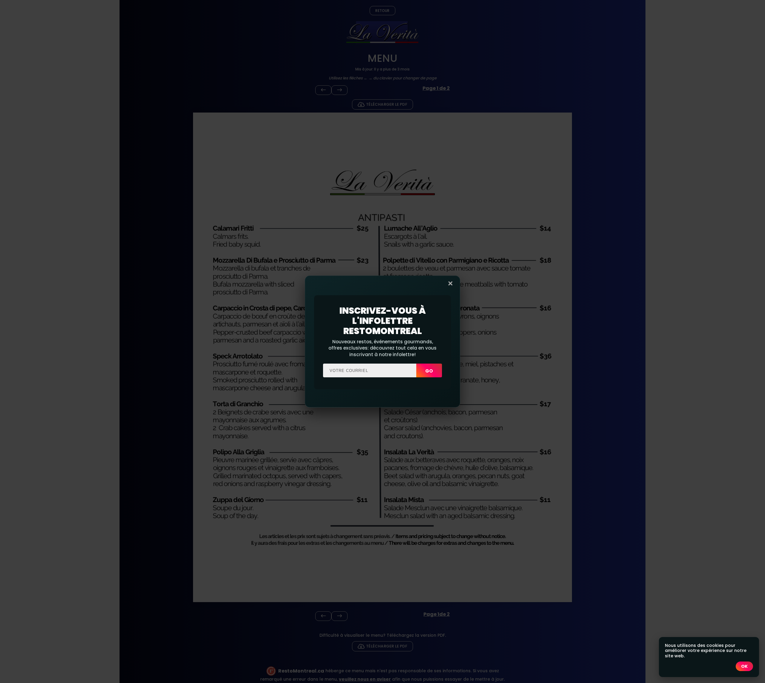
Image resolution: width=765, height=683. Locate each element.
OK (744, 666)
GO (429, 371)
